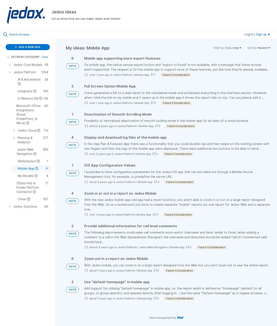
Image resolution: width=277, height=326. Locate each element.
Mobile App (142, 74)
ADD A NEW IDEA (29, 47)
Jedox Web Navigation (153, 247)
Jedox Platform (122, 74)
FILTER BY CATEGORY (25, 57)
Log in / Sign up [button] (256, 34)
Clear (44, 57)
